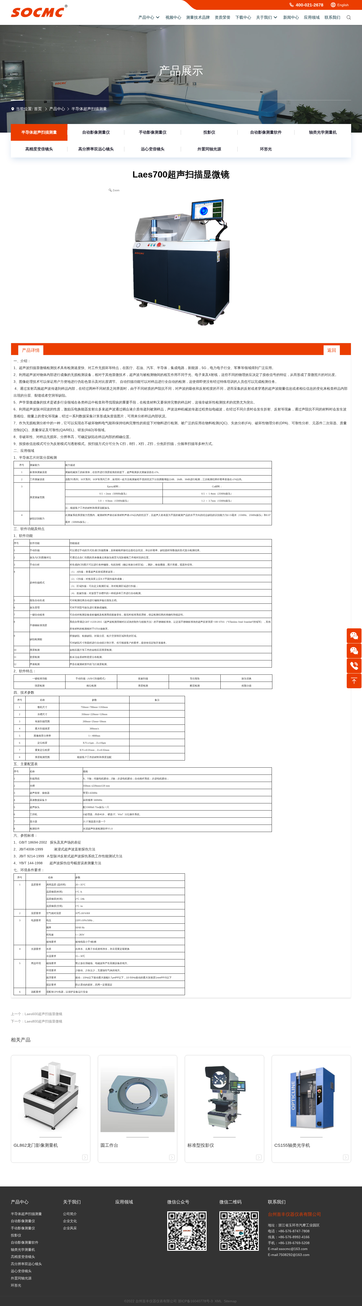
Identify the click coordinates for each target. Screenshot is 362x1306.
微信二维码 (230, 1202)
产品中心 (57, 109)
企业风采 (70, 1228)
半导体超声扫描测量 (89, 109)
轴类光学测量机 (323, 132)
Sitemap (230, 1301)
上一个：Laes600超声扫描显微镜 (36, 1014)
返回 (331, 350)
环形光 (266, 149)
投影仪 (209, 132)
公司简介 (70, 1214)
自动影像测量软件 (266, 132)
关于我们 (72, 1202)
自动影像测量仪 (96, 132)
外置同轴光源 (209, 149)
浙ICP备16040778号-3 (195, 1301)
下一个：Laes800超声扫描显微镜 (36, 1021)
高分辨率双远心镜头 (96, 149)
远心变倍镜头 (153, 149)
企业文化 (70, 1221)
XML (218, 1301)
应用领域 (124, 1202)
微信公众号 (178, 1202)
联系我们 (277, 1202)
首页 (38, 109)
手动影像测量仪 (152, 132)
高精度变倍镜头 (39, 149)
